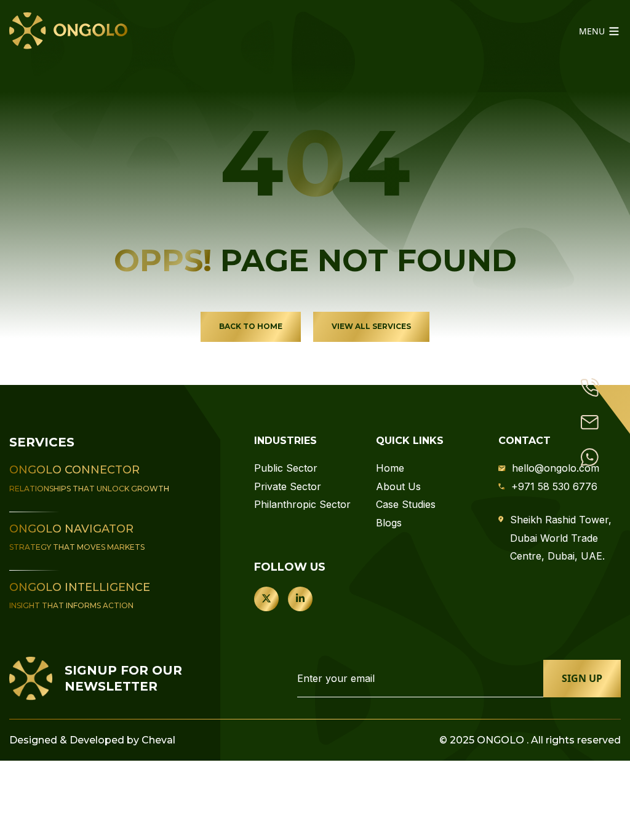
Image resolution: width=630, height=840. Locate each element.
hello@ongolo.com (555, 468)
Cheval (158, 740)
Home (390, 468)
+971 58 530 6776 (554, 486)
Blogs (389, 523)
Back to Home (250, 326)
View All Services (371, 326)
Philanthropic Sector (302, 504)
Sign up (582, 678)
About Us (398, 486)
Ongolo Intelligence (79, 587)
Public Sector (285, 468)
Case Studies (406, 504)
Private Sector (287, 486)
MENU (593, 31)
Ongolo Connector (74, 470)
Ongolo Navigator (71, 529)
